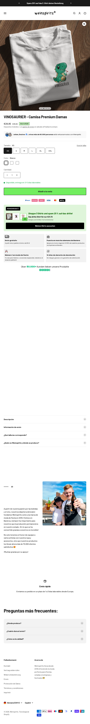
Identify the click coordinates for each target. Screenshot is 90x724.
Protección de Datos (12, 683)
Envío (6, 679)
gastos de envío (28, 127)
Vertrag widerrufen (11, 670)
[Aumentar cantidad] (16, 175)
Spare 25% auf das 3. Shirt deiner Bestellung (45, 3)
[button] (45, 342)
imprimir (7, 692)
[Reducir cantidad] (7, 175)
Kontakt (7, 666)
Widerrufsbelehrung (12, 675)
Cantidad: (8, 169)
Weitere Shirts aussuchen (45, 226)
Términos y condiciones (13, 688)
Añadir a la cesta (45, 191)
